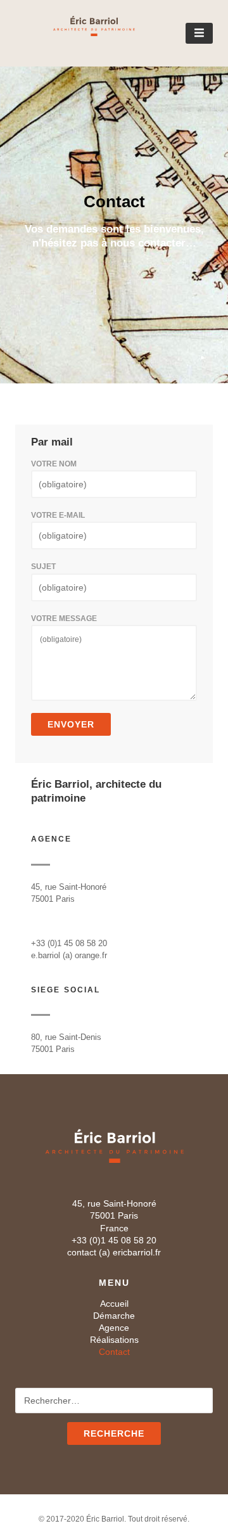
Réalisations (114, 1340)
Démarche (114, 1316)
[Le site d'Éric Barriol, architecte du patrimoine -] (75, 32)
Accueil (114, 1303)
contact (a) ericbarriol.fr (114, 1252)
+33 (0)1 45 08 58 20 (114, 1240)
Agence (114, 1328)
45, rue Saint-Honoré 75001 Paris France (114, 1215)
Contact (114, 1352)
